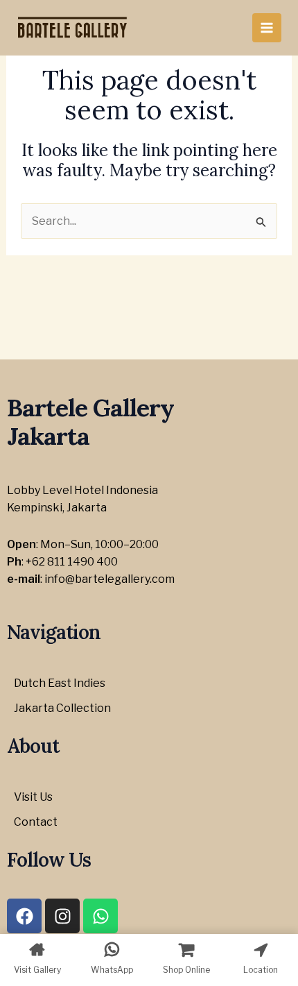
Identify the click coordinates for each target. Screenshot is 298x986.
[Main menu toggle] (266, 27)
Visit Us (33, 797)
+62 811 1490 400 (72, 561)
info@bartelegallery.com (109, 579)
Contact (36, 821)
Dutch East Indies (59, 683)
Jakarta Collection (62, 708)
